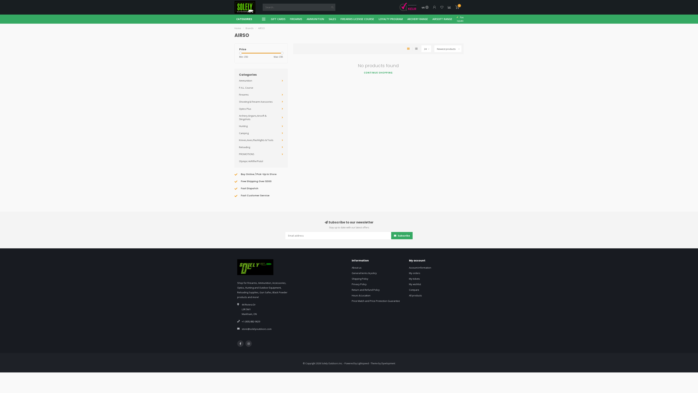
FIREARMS (296, 19)
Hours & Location (361, 295)
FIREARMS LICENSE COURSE (357, 19)
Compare (414, 289)
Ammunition (245, 80)
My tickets (414, 278)
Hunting (243, 126)
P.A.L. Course (246, 87)
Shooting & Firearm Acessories (256, 101)
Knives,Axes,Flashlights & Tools (256, 140)
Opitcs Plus (245, 108)
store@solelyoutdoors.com (257, 329)
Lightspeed (363, 363)
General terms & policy (364, 273)
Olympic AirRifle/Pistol (251, 161)
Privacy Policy (359, 284)
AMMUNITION (315, 19)
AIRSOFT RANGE (442, 19)
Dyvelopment (388, 363)
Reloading (244, 147)
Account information (420, 267)
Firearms (244, 94)
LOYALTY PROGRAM (391, 19)
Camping (244, 133)
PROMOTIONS (246, 154)
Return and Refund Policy (366, 289)
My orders (414, 273)
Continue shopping (378, 72)
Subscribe (403, 235)
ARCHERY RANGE (417, 19)
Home (237, 28)
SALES (332, 19)
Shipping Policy (360, 278)
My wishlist (415, 284)
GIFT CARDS (278, 19)
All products (415, 295)
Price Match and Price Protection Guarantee (376, 301)
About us (357, 267)
